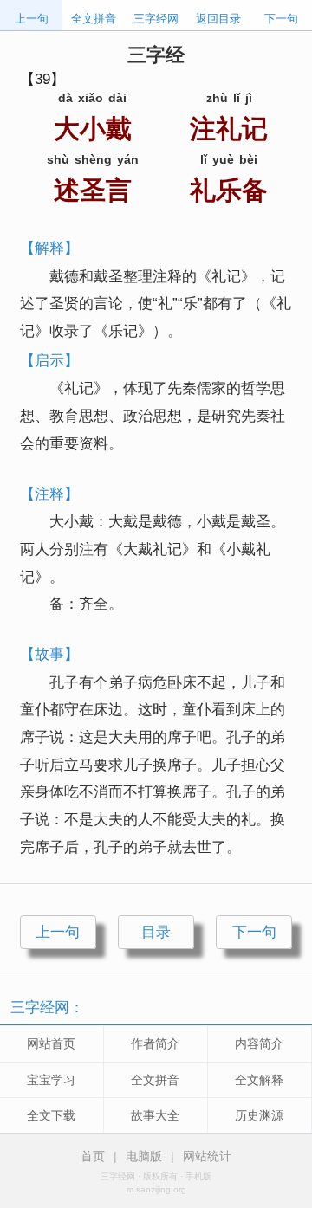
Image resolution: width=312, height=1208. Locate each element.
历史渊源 (259, 1115)
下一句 (281, 18)
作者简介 (155, 1043)
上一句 (32, 18)
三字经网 (156, 18)
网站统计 (207, 1156)
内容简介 (259, 1043)
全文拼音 (93, 18)
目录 (156, 931)
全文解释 (259, 1080)
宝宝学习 (51, 1080)
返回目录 (218, 18)
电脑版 (144, 1156)
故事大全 (155, 1115)
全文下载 (51, 1115)
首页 (93, 1156)
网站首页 (51, 1043)
